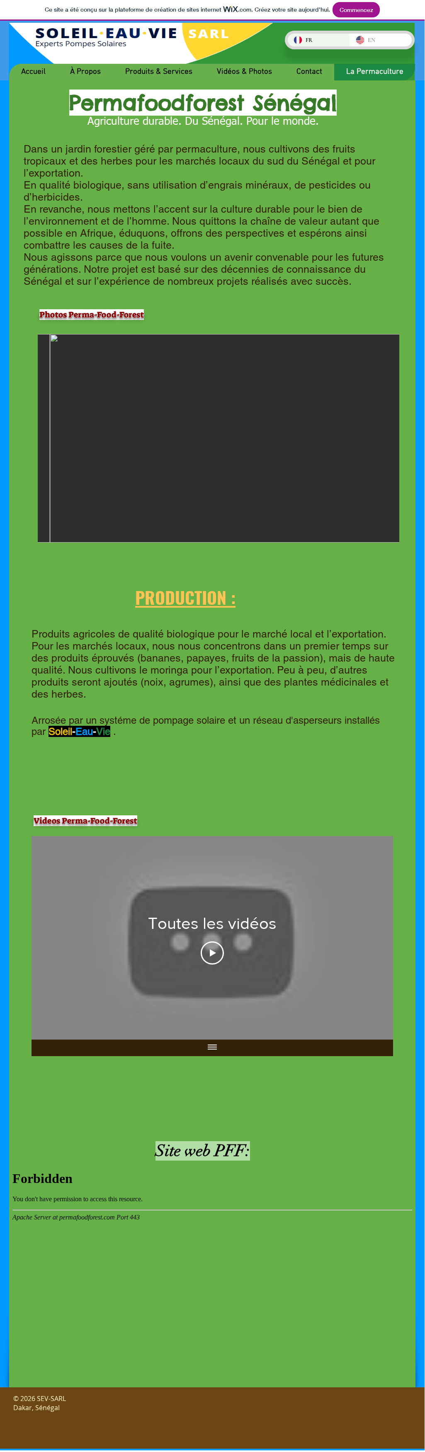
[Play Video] (212, 953)
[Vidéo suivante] (376, 937)
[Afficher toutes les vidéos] (212, 1048)
